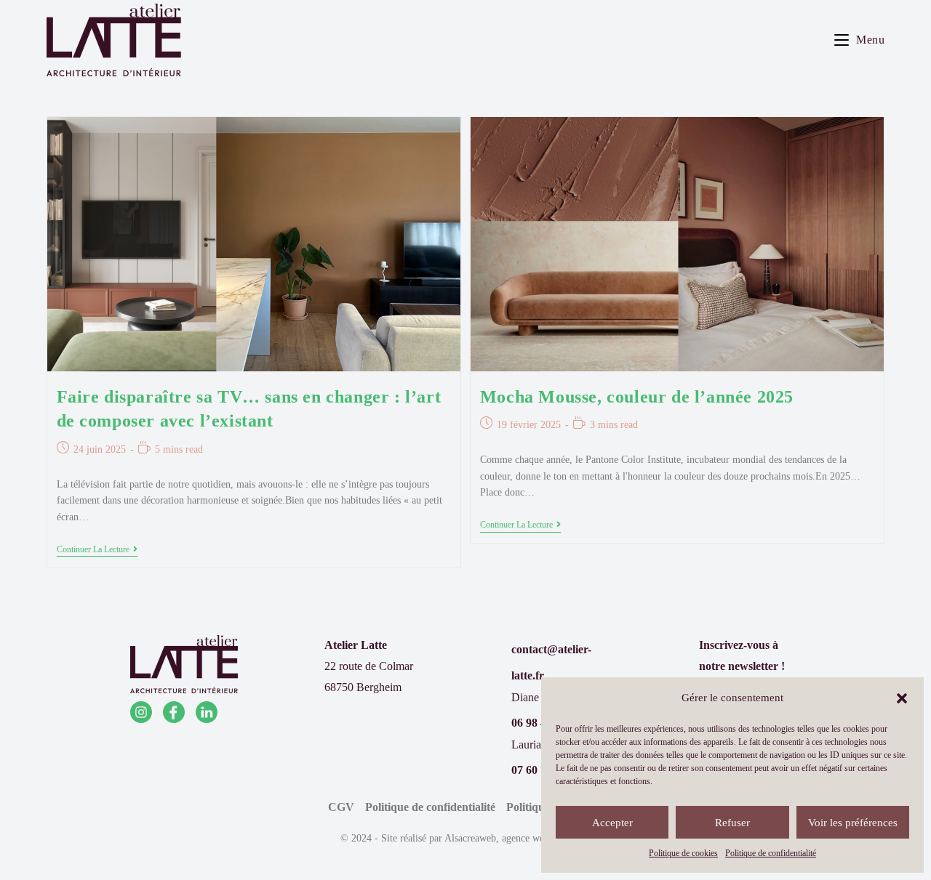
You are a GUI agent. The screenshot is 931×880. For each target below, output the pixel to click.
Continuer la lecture (97, 550)
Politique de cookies (683, 853)
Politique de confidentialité (770, 853)
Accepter (612, 822)
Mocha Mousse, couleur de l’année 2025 (637, 396)
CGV (341, 807)
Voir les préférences (853, 822)
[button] (902, 698)
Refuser (732, 822)
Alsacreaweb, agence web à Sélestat (517, 838)
